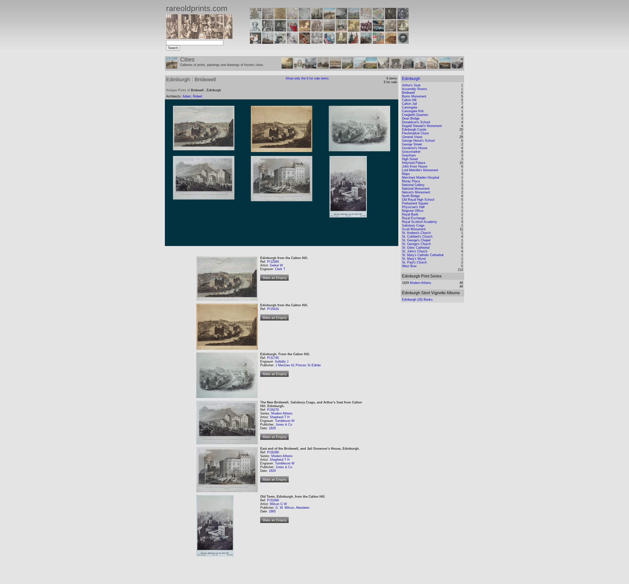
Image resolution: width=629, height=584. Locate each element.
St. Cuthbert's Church (417, 236)
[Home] (199, 37)
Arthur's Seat (411, 85)
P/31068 (273, 500)
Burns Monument (414, 96)
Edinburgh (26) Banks (417, 299)
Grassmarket (411, 152)
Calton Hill (409, 100)
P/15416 (273, 309)
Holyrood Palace (413, 163)
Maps (406, 174)
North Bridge (411, 196)
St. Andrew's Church (416, 233)
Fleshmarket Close (415, 133)
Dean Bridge (410, 118)
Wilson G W (278, 504)
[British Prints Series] (267, 18)
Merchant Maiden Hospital (420, 177)
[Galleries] (378, 30)
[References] (390, 42)
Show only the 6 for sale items (307, 78)
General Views (412, 137)
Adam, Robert (192, 96)
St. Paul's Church (414, 262)
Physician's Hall (413, 207)
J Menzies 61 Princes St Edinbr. (298, 365)
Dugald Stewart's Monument (422, 126)
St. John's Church (414, 251)
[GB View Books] (378, 42)
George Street (412, 144)
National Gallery (413, 185)
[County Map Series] (280, 18)
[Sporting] (329, 30)
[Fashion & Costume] (353, 42)
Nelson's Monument (416, 192)
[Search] (403, 42)
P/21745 (273, 358)
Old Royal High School (418, 199)
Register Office (412, 211)
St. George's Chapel (416, 240)
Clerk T (280, 269)
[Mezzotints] (403, 30)
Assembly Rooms (414, 89)
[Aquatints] (267, 42)
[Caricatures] (292, 30)
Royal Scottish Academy (419, 222)
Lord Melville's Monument (420, 170)
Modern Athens (282, 413)
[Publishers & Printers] (267, 30)
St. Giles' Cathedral (415, 247)
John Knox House (414, 166)
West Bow (409, 266)
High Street (410, 159)
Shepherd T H (279, 417)
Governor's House (414, 148)
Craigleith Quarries (415, 115)
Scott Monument (414, 229)
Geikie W (276, 265)
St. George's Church (416, 244)
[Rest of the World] (304, 18)
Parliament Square (415, 203)
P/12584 (273, 261)
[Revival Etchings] (292, 42)
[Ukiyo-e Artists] (304, 42)
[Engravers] (255, 30)
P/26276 (273, 410)
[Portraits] (317, 30)
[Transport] (341, 30)
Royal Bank (410, 214)
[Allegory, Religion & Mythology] (317, 42)
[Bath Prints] (341, 18)
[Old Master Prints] (390, 30)
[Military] (366, 42)
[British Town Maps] (292, 18)
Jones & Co (283, 424)
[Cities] (329, 18)
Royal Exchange (413, 218)
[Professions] (329, 42)
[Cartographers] (403, 18)
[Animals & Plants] (304, 30)
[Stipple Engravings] (255, 42)
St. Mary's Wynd (414, 259)
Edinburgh (411, 79)
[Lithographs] (280, 42)
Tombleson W (284, 421)
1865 (272, 511)
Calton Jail (409, 104)
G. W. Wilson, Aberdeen (292, 507)
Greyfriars (409, 155)
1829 (272, 428)
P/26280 (273, 452)
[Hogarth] (280, 30)
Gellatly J (281, 361)
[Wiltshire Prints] (353, 18)
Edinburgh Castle (414, 129)
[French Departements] (378, 18)
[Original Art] (353, 30)
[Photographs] (366, 30)
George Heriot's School (418, 140)
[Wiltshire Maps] (366, 18)
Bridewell (408, 92)
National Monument (415, 188)
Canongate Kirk (413, 111)
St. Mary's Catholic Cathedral (422, 255)
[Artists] (390, 18)
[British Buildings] (317, 18)
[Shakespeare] (341, 42)
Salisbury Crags (413, 225)
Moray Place (411, 181)
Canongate (409, 107)
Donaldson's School (416, 122)
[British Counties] (255, 18)
